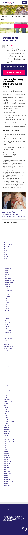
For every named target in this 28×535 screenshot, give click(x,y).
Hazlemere (7, 360)
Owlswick (6, 411)
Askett (6, 235)
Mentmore (7, 399)
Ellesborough (7, 332)
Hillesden (6, 368)
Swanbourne (7, 449)
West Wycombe (8, 473)
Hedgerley (7, 362)
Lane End (6, 385)
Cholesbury (7, 300)
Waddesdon (7, 467)
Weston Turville (8, 481)
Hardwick (6, 356)
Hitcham (6, 370)
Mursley (6, 403)
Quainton (7, 423)
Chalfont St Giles (9, 280)
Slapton (6, 437)
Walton (6, 469)
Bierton (6, 250)
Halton (6, 352)
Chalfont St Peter (9, 282)
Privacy (5, 510)
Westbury (7, 475)
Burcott (6, 272)
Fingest (6, 336)
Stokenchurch (8, 445)
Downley (6, 318)
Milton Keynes (8, 401)
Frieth (5, 340)
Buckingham (7, 268)
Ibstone (6, 378)
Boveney (6, 264)
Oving (6, 409)
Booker (6, 258)
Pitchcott (6, 417)
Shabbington (7, 431)
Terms (9, 510)
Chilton (6, 298)
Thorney (6, 453)
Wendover (7, 471)
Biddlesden (7, 249)
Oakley (6, 407)
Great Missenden (9, 348)
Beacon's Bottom (9, 243)
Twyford (6, 465)
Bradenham (7, 266)
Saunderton (7, 427)
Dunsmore (7, 322)
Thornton (6, 455)
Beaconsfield (8, 245)
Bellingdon (7, 247)
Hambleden (7, 354)
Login (24, 2)
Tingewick (7, 457)
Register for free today (14, 72)
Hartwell (6, 358)
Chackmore (7, 278)
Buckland (6, 270)
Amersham (7, 231)
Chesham (7, 294)
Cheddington (8, 290)
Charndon (7, 284)
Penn (5, 415)
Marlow (6, 395)
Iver (5, 383)
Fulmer (6, 342)
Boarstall (6, 256)
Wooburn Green (8, 495)
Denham (6, 310)
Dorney (6, 314)
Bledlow (6, 254)
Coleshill (6, 302)
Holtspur (6, 376)
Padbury (6, 413)
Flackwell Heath (8, 338)
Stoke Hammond (9, 439)
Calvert (6, 276)
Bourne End (7, 262)
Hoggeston (7, 372)
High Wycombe (8, 366)
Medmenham (8, 397)
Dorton (6, 316)
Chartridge (7, 286)
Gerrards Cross (8, 346)
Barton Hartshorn (9, 239)
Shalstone (7, 433)
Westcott (6, 477)
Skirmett (6, 435)
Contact (14, 509)
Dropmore (7, 320)
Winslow (6, 491)
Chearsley (7, 288)
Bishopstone (7, 252)
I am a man (7, 26)
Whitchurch (7, 485)
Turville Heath (8, 461)
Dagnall (6, 308)
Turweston (7, 463)
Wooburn (6, 493)
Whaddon (7, 483)
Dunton (6, 324)
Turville (6, 459)
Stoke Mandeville (9, 441)
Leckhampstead (8, 389)
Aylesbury (7, 237)
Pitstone (6, 419)
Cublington (7, 304)
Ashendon (7, 233)
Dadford (6, 306)
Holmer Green (8, 374)
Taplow (6, 451)
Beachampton (8, 241)
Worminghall (7, 497)
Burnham (6, 274)
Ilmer (5, 381)
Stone (5, 447)
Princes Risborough (9, 421)
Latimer (6, 387)
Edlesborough (8, 330)
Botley (6, 260)
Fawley (6, 334)
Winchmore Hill (8, 487)
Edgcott (6, 328)
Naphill (6, 405)
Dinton (6, 312)
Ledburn (6, 391)
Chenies (6, 292)
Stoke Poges (7, 443)
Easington (7, 326)
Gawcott (6, 344)
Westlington (7, 479)
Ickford (6, 380)
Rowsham (7, 425)
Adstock (6, 229)
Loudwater (7, 393)
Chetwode (7, 296)
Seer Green (7, 429)
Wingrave (7, 489)
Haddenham (7, 350)
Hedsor (6, 364)
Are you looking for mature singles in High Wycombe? (13, 213)
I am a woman (21, 26)
